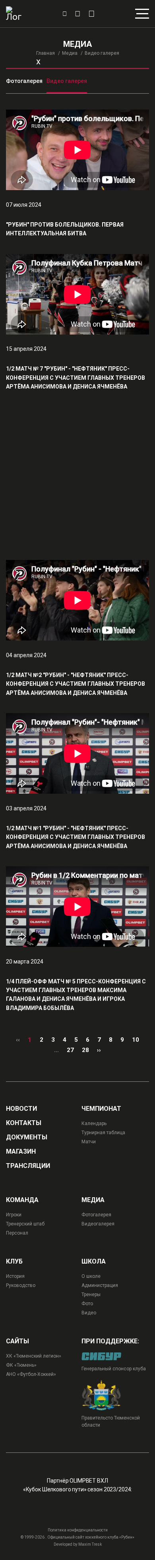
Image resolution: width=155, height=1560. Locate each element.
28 (85, 1050)
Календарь (94, 1123)
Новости (21, 1109)
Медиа (70, 53)
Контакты (23, 1123)
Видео (88, 1313)
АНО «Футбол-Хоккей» (31, 1374)
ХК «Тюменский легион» (33, 1356)
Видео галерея (66, 81)
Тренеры (91, 1294)
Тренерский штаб (25, 1224)
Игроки (13, 1215)
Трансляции (28, 1166)
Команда (22, 1200)
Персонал (17, 1233)
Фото (87, 1303)
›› (99, 1050)
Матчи (88, 1142)
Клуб (14, 1261)
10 (135, 1039)
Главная (45, 53)
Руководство (20, 1285)
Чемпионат (101, 1109)
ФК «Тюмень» (21, 1365)
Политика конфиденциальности (78, 1530)
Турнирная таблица (103, 1132)
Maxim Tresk (90, 1544)
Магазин (21, 1151)
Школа (93, 1261)
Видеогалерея (97, 1224)
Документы (26, 1137)
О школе (91, 1276)
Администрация (99, 1285)
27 (70, 1050)
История (15, 1276)
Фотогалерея (24, 81)
